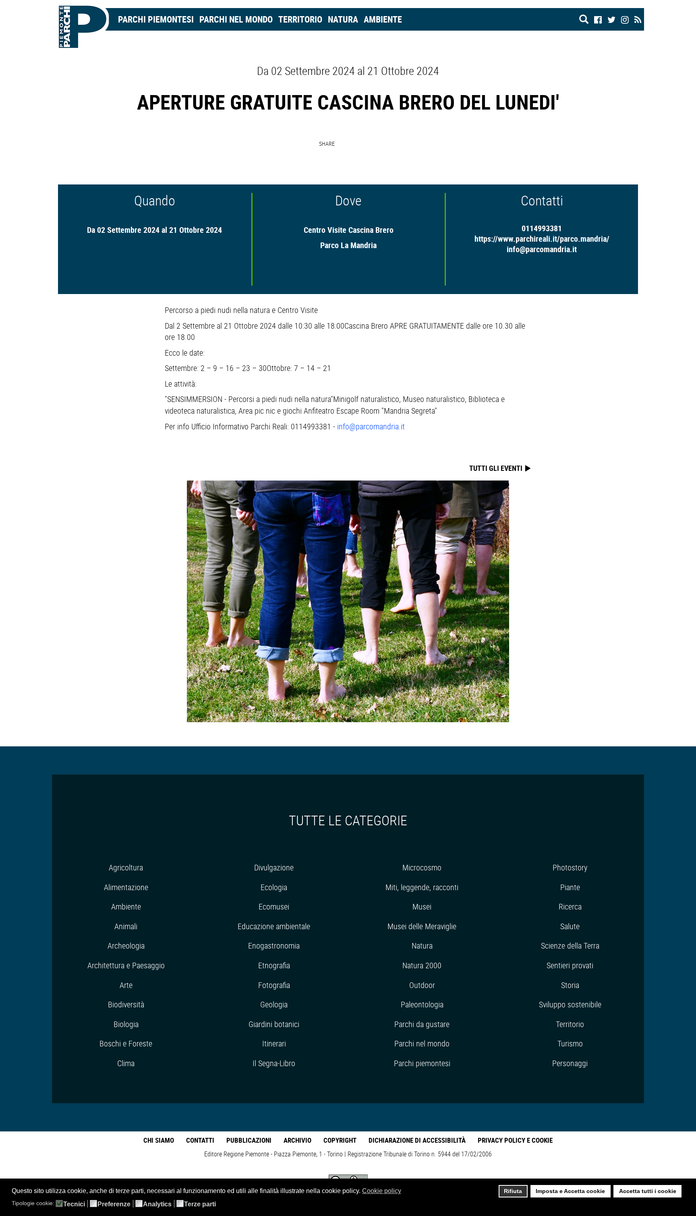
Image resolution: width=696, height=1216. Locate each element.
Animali (125, 926)
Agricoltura (126, 867)
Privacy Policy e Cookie (515, 1140)
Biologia (126, 1024)
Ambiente (383, 19)
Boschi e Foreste (125, 1043)
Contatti (200, 1140)
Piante (570, 887)
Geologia (274, 1004)
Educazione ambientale (274, 926)
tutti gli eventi (496, 468)
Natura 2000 (421, 965)
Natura (343, 19)
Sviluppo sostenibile (570, 1004)
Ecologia (274, 887)
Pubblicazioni (248, 1140)
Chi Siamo (158, 1140)
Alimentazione (126, 887)
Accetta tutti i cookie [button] (647, 1191)
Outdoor (422, 985)
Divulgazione (274, 867)
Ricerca (570, 906)
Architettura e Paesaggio (126, 965)
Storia (570, 985)
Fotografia (274, 985)
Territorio (300, 19)
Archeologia (126, 945)
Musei (421, 906)
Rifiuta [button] (513, 1191)
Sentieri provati (570, 965)
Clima (126, 1063)
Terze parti (200, 1204)
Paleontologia (422, 1004)
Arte (126, 985)
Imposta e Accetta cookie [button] (570, 1191)
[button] (406, 1192)
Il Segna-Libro (274, 1063)
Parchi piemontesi (422, 1063)
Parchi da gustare (422, 1024)
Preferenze (113, 1204)
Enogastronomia (274, 945)
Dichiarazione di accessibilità (417, 1140)
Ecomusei (274, 906)
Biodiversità (126, 1004)
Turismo (570, 1043)
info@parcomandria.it (542, 249)
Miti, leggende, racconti (421, 887)
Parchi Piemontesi (156, 19)
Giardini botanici (274, 1024)
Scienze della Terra (570, 945)
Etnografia (274, 965)
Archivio (297, 1140)
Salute (570, 926)
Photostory (570, 867)
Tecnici (74, 1204)
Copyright (339, 1140)
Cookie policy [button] (381, 1190)
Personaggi (570, 1063)
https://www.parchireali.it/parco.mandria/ (541, 238)
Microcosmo (421, 867)
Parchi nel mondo (236, 19)
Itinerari (274, 1043)
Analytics (157, 1204)
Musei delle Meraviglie (421, 926)
